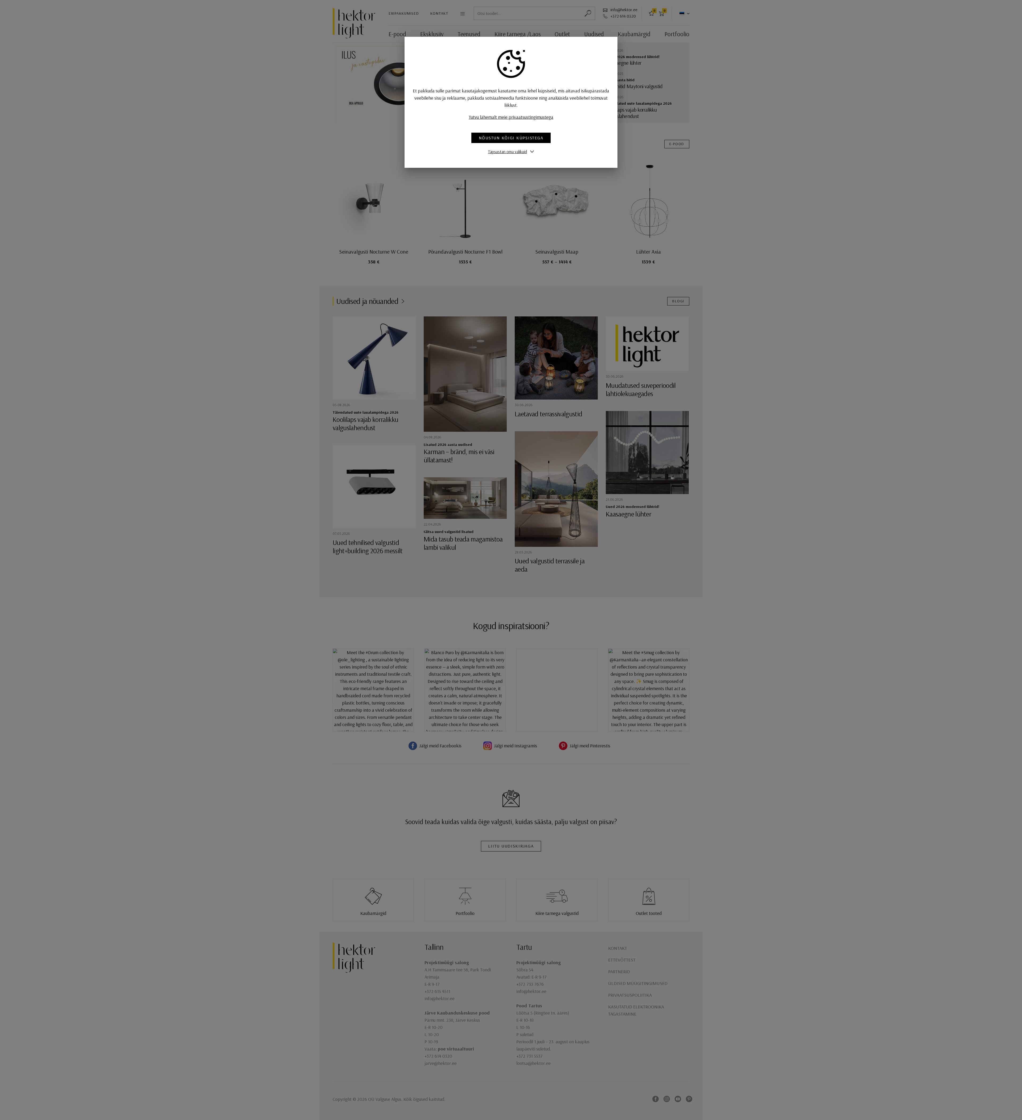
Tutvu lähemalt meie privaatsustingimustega (511, 117)
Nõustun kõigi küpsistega (511, 137)
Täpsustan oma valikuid (507, 151)
